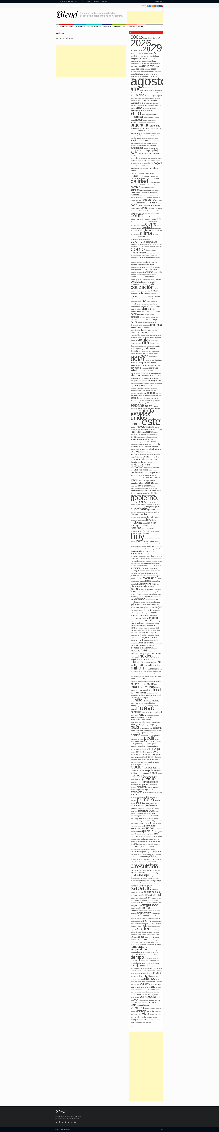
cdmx (144, 208)
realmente (133, 839)
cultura (147, 306)
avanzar (152, 148)
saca (136, 892)
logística (133, 613)
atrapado (141, 140)
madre (145, 618)
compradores (150, 253)
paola (137, 730)
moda (145, 674)
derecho (144, 330)
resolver (139, 862)
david (155, 309)
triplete (144, 973)
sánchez (153, 898)
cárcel (133, 200)
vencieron (144, 994)
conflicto (135, 265)
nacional (154, 690)
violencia (141, 1010)
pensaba (144, 744)
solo (145, 926)
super (141, 936)
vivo (145, 1014)
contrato (154, 274)
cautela (158, 205)
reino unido (134, 854)
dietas (148, 346)
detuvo (150, 340)
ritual (146, 878)
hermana (157, 517)
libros (138, 602)
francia (145, 470)
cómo (138, 249)
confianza (139, 262)
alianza (137, 98)
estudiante (148, 429)
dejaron (140, 322)
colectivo (142, 239)
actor (132, 66)
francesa (138, 470)
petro (137, 757)
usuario (143, 987)
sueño (152, 934)
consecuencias (135, 267)
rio (140, 878)
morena (137, 679)
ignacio (145, 541)
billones (158, 160)
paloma (147, 728)
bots (147, 168)
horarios (156, 531)
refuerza (137, 849)
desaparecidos (135, 335)
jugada (133, 584)
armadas (152, 128)
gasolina (147, 486)
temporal (156, 950)
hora (145, 530)
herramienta (134, 520)
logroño (141, 613)
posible (140, 775)
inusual (158, 566)
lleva (133, 610)
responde (144, 862)
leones (148, 599)
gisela (153, 493)
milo (161, 669)
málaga (158, 621)
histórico (152, 522)
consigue (157, 267)
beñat (132, 160)
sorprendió (134, 929)
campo (153, 190)
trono (132, 976)
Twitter (148, 6)
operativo (134, 717)
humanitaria (157, 538)
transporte (133, 970)
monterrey (153, 676)
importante (145, 544)
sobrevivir (144, 923)
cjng (160, 228)
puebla (142, 823)
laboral (151, 592)
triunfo (157, 972)
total (147, 963)
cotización (142, 287)
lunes (133, 618)
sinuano (135, 921)
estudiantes (157, 429)
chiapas (147, 219)
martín (139, 635)
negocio (153, 695)
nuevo (133, 709)
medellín (140, 640)
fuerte (157, 472)
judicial (148, 581)
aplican (157, 117)
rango (147, 834)
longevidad (147, 613)
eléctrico (141, 378)
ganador (152, 480)
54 (131, 56)
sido (132, 918)
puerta (137, 826)
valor (132, 992)
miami (133, 659)
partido (136, 735)
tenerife (141, 952)
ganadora (134, 483)
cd (140, 208)
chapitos (156, 216)
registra (135, 851)
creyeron (153, 293)
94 (147, 56)
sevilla (137, 916)
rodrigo (147, 880)
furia (144, 477)
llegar (158, 607)
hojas (144, 525)
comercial (146, 246)
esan (148, 398)
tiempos (147, 958)
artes (157, 131)
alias (142, 98)
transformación (154, 966)
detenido (142, 339)
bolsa (141, 166)
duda (143, 365)
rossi (148, 883)
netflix (133, 698)
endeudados (153, 388)
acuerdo (148, 66)
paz (136, 739)
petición (133, 757)
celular (133, 211)
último (149, 978)
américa (150, 105)
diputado (134, 351)
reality (160, 837)
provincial (150, 818)
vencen (134, 994)
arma (142, 128)
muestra (142, 684)
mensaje (143, 648)
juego (154, 581)
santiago (151, 900)
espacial (146, 403)
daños (139, 309)
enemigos (133, 390)
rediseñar (142, 847)
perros (144, 749)
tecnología (139, 944)
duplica (152, 365)
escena (141, 400)
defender (152, 314)
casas (160, 203)
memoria (145, 645)
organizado (155, 720)
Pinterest (162, 6)
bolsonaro (151, 166)
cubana (149, 301)
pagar (152, 725)
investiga (144, 568)
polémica (136, 770)
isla (135, 573)
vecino (142, 992)
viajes (139, 1002)
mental (150, 648)
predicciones (150, 781)
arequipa (152, 122)
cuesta (143, 304)
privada (146, 803)
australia (142, 145)
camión (147, 187)
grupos (152, 507)
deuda (155, 340)
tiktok (158, 958)
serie (153, 913)
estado (146, 411)
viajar (132, 1002)
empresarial (148, 385)
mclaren (133, 640)
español (149, 405)
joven (146, 578)
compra (142, 253)
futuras (152, 477)
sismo (147, 920)
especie (156, 406)
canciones (154, 192)
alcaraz (148, 93)
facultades (148, 444)
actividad (157, 64)
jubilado (137, 581)
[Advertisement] (145, 17)
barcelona (135, 158)
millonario (147, 669)
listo (158, 605)
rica (136, 875)
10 (141, 37)
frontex (140, 473)
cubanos (154, 301)
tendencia (135, 952)
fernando (157, 454)
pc (138, 739)
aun (138, 145)
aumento (133, 145)
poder (137, 767)
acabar (149, 58)
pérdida (139, 746)
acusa (157, 66)
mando (133, 625)
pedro (157, 739)
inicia (160, 556)
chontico (140, 222)
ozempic (150, 722)
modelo (149, 674)
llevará (141, 610)
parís (137, 733)
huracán (133, 541)
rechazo (151, 839)
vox (160, 1014)
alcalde (132, 93)
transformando (135, 968)
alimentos (151, 98)
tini (132, 961)
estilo (138, 427)
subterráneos (141, 934)
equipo (134, 398)
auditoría (137, 143)
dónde (153, 363)
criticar (148, 299)
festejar (133, 457)
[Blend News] (67, 14)
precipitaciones (137, 782)
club (160, 234)
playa (149, 762)
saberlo (133, 892)
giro (149, 493)
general (142, 490)
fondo (134, 464)
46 (153, 53)
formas (146, 467)
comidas (152, 247)
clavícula (133, 234)
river (153, 878)
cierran (143, 225)
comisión (159, 247)
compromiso (153, 255)
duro (156, 365)
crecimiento (134, 293)
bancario (146, 153)
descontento (157, 335)
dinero (150, 348)
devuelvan (139, 343)
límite (139, 604)
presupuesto (149, 795)
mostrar (156, 679)
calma (158, 182)
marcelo (147, 630)
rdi (141, 837)
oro (140, 722)
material (157, 635)
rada (160, 831)
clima (146, 233)
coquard (148, 279)
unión (147, 981)
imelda (156, 541)
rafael (132, 834)
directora (140, 351)
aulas (142, 143)
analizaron (154, 108)
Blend (89, 1)
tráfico (147, 966)
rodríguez (154, 880)
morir (144, 678)
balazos (140, 153)
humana (151, 538)
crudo (151, 299)
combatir (139, 244)
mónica (147, 676)
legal (137, 597)
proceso (134, 808)
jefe (138, 576)
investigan (135, 570)
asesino (154, 133)
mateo (152, 635)
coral (152, 279)
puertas (141, 826)
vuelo (137, 1017)
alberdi (155, 90)
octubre (153, 712)
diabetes (152, 344)
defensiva (142, 317)
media (147, 640)
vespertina (153, 1000)
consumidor (139, 272)
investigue (142, 570)
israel (142, 573)
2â (131, 53)
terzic (148, 955)
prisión (139, 802)
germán (159, 490)
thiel (155, 955)
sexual (146, 916)
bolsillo (146, 166)
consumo (148, 272)
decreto (147, 314)
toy (149, 963)
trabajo (135, 965)
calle (155, 182)
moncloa (141, 676)
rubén (155, 883)
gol (158, 499)
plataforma (133, 762)
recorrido (144, 844)
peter (158, 754)
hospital (146, 534)
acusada (133, 69)
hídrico (144, 520)
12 (154, 37)
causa (152, 205)
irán (152, 570)
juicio (154, 584)
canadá (157, 190)
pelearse (142, 741)
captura (142, 197)
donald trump (137, 362)
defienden (143, 320)
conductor (153, 260)
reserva (158, 859)
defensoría (154, 317)
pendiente (138, 744)
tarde (148, 942)
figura (150, 457)
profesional (147, 808)
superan (157, 937)
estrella (157, 427)
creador (149, 291)
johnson (145, 575)
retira (160, 868)
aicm (154, 87)
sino (132, 921)
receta (138, 839)
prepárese (149, 787)
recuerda (150, 844)
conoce (150, 265)
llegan (152, 607)
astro (158, 133)
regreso (157, 851)
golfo (137, 502)
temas (154, 944)
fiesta (146, 457)
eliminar (156, 378)
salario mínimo (152, 892)
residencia (133, 862)
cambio (135, 187)
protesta (154, 816)
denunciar (135, 328)
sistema (158, 921)
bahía (140, 151)
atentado (139, 138)
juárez (159, 579)
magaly (139, 621)
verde (147, 1000)
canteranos (146, 195)
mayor (144, 637)
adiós (153, 69)
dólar (138, 358)
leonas (140, 599)
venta (132, 1000)
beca (151, 158)
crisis (142, 296)
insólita (148, 559)
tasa (156, 942)
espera (133, 408)
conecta (158, 260)
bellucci (160, 158)
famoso (155, 447)
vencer (139, 994)
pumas (133, 829)
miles (145, 665)
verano (142, 1000)
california (151, 182)
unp (158, 981)
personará (140, 752)
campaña (136, 189)
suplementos (139, 940)
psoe (160, 821)
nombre (140, 703)
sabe (153, 889)
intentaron (133, 563)
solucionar (151, 926)
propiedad (140, 813)
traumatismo (151, 970)
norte (159, 703)
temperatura (139, 946)
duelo (148, 365)
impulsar (144, 546)
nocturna (134, 703)
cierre (150, 224)
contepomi (133, 274)
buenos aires (143, 173)
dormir (158, 363)
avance (146, 148)
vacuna (137, 989)
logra (137, 613)
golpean (147, 502)
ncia (138, 695)
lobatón (155, 610)
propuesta (151, 813)
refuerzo (143, 849)
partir (142, 735)
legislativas (148, 597)
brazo (156, 168)
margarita (141, 632)
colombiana (151, 242)
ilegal (152, 541)
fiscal (155, 460)
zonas (148, 1022)
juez (158, 581)
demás (140, 325)
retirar (132, 870)
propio (146, 813)
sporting (133, 932)
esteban (133, 427)
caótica (133, 197)
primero (145, 799)
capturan (149, 197)
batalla (147, 158)
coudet (156, 288)
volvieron (151, 1014)
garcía (140, 486)
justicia (135, 588)
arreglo (147, 131)
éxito (147, 437)
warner (155, 1017)
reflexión (158, 847)
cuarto (138, 301)
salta (149, 895)
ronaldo (139, 883)
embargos (146, 380)
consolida (139, 269)
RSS (153, 6)
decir (134, 314)
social (149, 923)
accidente (152, 61)
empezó (150, 383)
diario (157, 343)
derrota (133, 333)
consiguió (133, 269)
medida (150, 643)
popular (160, 773)
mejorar (139, 645)
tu (149, 975)
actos (140, 66)
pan (151, 728)
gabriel (134, 480)
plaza (153, 762)
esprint (158, 408)
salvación (133, 898)
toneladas (153, 961)
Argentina (96, 1)
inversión (136, 568)
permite (133, 749)
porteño (133, 776)
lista (154, 604)
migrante (137, 661)
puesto (153, 826)
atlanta (156, 138)
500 (159, 53)
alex (150, 95)
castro (140, 205)
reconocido (157, 841)
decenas (158, 312)
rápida (151, 834)
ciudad (147, 227)
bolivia (137, 166)
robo (135, 880)
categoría (146, 205)
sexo (141, 916)
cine (158, 225)
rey (156, 872)
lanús (136, 594)
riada (160, 873)
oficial (159, 712)
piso (144, 759)
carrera (152, 199)
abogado (134, 59)
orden (143, 720)
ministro (146, 671)
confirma (146, 262)
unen (136, 981)
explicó (146, 439)
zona (144, 1022)
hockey (134, 525)
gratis (136, 507)
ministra (141, 671)
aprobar (148, 120)
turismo (134, 979)
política (134, 773)
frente (134, 472)
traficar (142, 966)
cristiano (150, 296)
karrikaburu (154, 589)
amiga (155, 105)
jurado (152, 586)
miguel (154, 662)
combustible (153, 244)
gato (147, 488)
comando (133, 244)
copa (144, 279)
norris (154, 703)
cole (137, 239)
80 (142, 56)
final (141, 459)
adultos (139, 73)
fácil (143, 444)
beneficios (137, 160)
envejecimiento (149, 395)
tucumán (152, 976)
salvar (138, 898)
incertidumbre (135, 549)
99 (151, 56)
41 (149, 53)
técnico (133, 944)
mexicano (156, 653)
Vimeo (157, 6)
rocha (143, 881)
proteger (148, 816)
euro (149, 432)
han (156, 515)
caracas (157, 197)
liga (132, 605)
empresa (140, 385)
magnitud (149, 620)
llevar (137, 610)
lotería (134, 615)
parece (159, 730)
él (147, 373)
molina (158, 674)
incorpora (153, 549)
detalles (151, 337)
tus (138, 979)
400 (147, 53)
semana (144, 907)
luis (151, 615)
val (140, 989)
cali (157, 179)
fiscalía (134, 462)
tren (136, 973)
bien (148, 160)
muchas (151, 681)
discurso (133, 353)
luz (140, 618)
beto (145, 160)
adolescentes (157, 71)
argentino (155, 125)
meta (154, 651)
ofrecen (137, 715)
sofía (153, 923)
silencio (145, 918)
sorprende (157, 926)
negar (148, 695)
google (152, 502)
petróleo (142, 757)
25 (139, 50)
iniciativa (133, 558)
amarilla (150, 103)
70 (141, 56)
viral (148, 1011)
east (159, 365)
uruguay (144, 983)
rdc (132, 836)
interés (145, 563)
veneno (156, 994)
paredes (133, 733)
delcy (144, 322)
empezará (145, 383)
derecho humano (152, 330)
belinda (155, 158)
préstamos (153, 792)
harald (133, 517)
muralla (133, 690)
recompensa (144, 841)
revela (134, 872)
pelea (137, 741)
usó (138, 987)
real (155, 836)
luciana (143, 615)
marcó (132, 632)
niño (138, 700)
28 (146, 49)
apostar (133, 120)
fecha (153, 449)
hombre (136, 528)
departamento (145, 328)
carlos (144, 200)
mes (144, 650)
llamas (137, 607)
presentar (142, 790)
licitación (143, 602)
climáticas (155, 234)
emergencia (155, 380)
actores (136, 66)
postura (133, 779)
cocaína (141, 237)
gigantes (140, 493)
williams (140, 1019)
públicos (137, 823)
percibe (154, 744)
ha (132, 514)
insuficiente (154, 558)
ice (141, 541)
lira (151, 604)
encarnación (155, 385)
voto (156, 1014)
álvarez (134, 103)
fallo (154, 444)
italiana (150, 573)
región (148, 849)
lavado (133, 597)
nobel (150, 701)
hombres (145, 528)
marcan (136, 630)
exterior (146, 442)
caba (151, 176)
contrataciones (147, 274)
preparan (133, 787)
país (135, 727)
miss (137, 674)
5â (133, 56)
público (132, 823)
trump (142, 975)
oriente (132, 722)
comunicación (134, 257)
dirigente (145, 351)
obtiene (147, 712)
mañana (151, 623)
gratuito (141, 506)
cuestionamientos (135, 306)
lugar (147, 615)
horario (151, 531)
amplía (145, 108)
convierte (156, 277)
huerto (147, 538)
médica (156, 640)
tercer (150, 952)
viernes (137, 1007)
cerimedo (145, 213)
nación (144, 690)
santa (132, 900)
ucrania (141, 979)
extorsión (158, 442)
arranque (141, 131)
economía (136, 367)
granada (137, 504)
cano (140, 195)
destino (147, 337)
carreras (159, 200)
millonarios (154, 669)
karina (148, 589)
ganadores (147, 482)
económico (153, 368)
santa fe (138, 900)
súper (146, 937)
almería (133, 100)
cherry (141, 219)
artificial (133, 133)
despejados (141, 337)
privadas (152, 803)
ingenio (141, 556)
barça (151, 156)
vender (151, 994)
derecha (137, 330)
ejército (144, 373)
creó (149, 293)
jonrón (150, 575)
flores (143, 462)
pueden (155, 823)
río (142, 878)
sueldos (147, 934)
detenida (133, 340)
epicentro (155, 395)
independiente (135, 551)
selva (137, 908)
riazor (132, 876)
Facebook (150, 6)
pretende (155, 795)
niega (132, 701)
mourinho (138, 681)
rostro (151, 883)
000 (134, 37)
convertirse (149, 277)
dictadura (137, 346)
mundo (150, 687)
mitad (141, 674)
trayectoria (159, 970)
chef (137, 219)
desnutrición (134, 337)
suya (156, 940)
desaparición (144, 335)
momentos (135, 676)
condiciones (146, 260)
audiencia (148, 141)
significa (137, 918)
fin (158, 457)
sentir (158, 910)
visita (152, 1011)
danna (136, 309)
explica (140, 439)
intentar (160, 561)
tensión (147, 952)
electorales (153, 376)
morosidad (151, 679)
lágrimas (159, 592)
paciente (156, 722)
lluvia (148, 610)
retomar (148, 870)
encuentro (139, 388)
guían (138, 512)
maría (146, 633)
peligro (155, 741)
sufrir (132, 937)
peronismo (139, 749)
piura (148, 759)
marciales (157, 630)
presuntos (142, 795)
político (141, 773)
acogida (147, 63)
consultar (133, 272)
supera (151, 937)
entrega (134, 395)
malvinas (140, 623)
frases (150, 470)
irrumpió (155, 570)
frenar (154, 470)
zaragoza (138, 1022)
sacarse (141, 892)
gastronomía (134, 488)
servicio (157, 913)
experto (155, 437)
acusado (140, 69)
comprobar (146, 255)
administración (135, 71)
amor (139, 107)
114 (151, 38)
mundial (137, 686)
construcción (147, 269)
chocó (136, 222)
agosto (149, 81)
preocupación (153, 784)
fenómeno (136, 454)
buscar (136, 176)
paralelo (154, 730)
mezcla (155, 657)
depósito (157, 327)
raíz (135, 834)
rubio (158, 883)
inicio (138, 559)
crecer (154, 290)
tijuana (154, 958)
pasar (157, 735)
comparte (147, 250)
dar (144, 309)
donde (147, 362)
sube (154, 932)
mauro (137, 638)
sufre (157, 934)
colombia (138, 241)
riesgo (144, 875)
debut (148, 311)
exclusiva (154, 434)
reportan (137, 857)
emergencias (134, 383)
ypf (159, 1019)
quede (156, 828)
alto (145, 100)
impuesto (133, 546)
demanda (134, 325)
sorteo (144, 928)
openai (151, 715)
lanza (141, 594)
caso (134, 205)
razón (156, 834)
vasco (138, 992)
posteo (156, 776)
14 (159, 38)
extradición (134, 444)
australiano (150, 145)
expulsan (141, 442)
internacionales (152, 566)
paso (133, 739)
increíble (158, 549)
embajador (134, 381)
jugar (147, 583)
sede (159, 903)
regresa (143, 852)
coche (147, 237)
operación (156, 715)
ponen (146, 773)
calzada (133, 185)
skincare (138, 923)
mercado (135, 650)
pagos (156, 725)
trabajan (157, 963)
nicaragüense (152, 697)
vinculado (158, 1008)
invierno (148, 570)
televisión (149, 944)
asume (144, 136)
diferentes (153, 346)
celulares (139, 211)
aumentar (154, 143)
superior (133, 940)
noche (155, 700)
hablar (143, 514)
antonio (154, 114)
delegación (149, 322)
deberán (144, 311)
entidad (139, 393)
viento (145, 1005)
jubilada (133, 581)
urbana (132, 984)
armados (158, 128)
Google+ (155, 6)
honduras (136, 531)
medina (155, 643)
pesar (145, 754)
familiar (140, 446)
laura (159, 594)
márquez (152, 632)
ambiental (138, 105)
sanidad (159, 898)
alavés (151, 90)
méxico (145, 655)
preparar (141, 786)
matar (144, 635)
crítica (143, 299)
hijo (148, 519)
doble (150, 356)
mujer (150, 683)
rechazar (144, 839)
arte (154, 131)
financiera (147, 459)
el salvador (153, 373)
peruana (133, 754)
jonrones (154, 575)
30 (133, 53)
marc (132, 630)
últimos (156, 979)
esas (152, 398)
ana (149, 108)
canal (133, 192)
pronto (156, 811)
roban (157, 878)
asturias (139, 136)
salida (140, 895)
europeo (156, 432)
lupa (137, 618)
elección (136, 375)
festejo (137, 457)
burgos (152, 173)
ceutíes (146, 216)
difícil (158, 346)
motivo (133, 681)
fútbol (148, 478)
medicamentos (135, 643)
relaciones (146, 854)
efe (154, 371)
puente (133, 826)
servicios (133, 916)
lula (156, 615)
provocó (133, 821)
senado (134, 910)
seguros (133, 908)
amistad (133, 108)
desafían (138, 332)
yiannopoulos (150, 1019)
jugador (139, 584)
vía (159, 1000)
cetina (157, 213)
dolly (152, 360)
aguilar (151, 87)
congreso (143, 265)
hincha (153, 520)
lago (155, 592)
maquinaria (152, 628)
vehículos (147, 992)
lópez (153, 613)
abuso (145, 59)
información (134, 556)
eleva (151, 378)
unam (132, 981)
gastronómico (142, 488)
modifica (154, 674)
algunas (159, 96)
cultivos (143, 306)
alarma (146, 90)
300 (136, 53)
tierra (150, 958)
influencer (143, 554)
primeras (133, 800)
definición (148, 320)
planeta (158, 759)
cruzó (158, 299)
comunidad (142, 257)
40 (145, 53)
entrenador (140, 395)
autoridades (137, 147)
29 (156, 48)
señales (150, 910)
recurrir (133, 847)
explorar (151, 439)
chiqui (132, 222)
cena (152, 211)
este (151, 421)
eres (139, 398)
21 (136, 51)
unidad (143, 981)
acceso (145, 61)
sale (132, 895)
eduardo (150, 371)
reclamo (133, 841)
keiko (133, 591)
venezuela (147, 997)
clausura (138, 230)
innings (143, 559)
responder (151, 862)
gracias (133, 504)
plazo (157, 762)
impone (138, 544)
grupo (146, 507)
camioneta (152, 187)
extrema (139, 444)
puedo (159, 823)
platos (145, 762)
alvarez (140, 103)
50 (155, 53)
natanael (149, 693)
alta (141, 100)
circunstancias (135, 228)
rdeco (137, 836)
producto (140, 808)
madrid (153, 617)
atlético (134, 140)
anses (143, 114)
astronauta (134, 136)
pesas (149, 754)
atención (133, 138)
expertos (134, 439)
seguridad (150, 905)
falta (158, 444)
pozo (136, 779)
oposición (135, 719)
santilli (156, 900)
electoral (145, 376)
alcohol (153, 93)
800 (145, 56)
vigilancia (146, 1008)
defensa (135, 316)
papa (141, 730)
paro (140, 733)
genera (155, 488)
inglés (144, 556)
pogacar (152, 767)
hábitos (136, 515)
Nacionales (80, 27)
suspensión (151, 940)
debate (133, 312)
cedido (154, 208)
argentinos (135, 128)
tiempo (137, 957)
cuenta (133, 304)
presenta (156, 787)
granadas (143, 504)
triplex (150, 973)
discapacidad (155, 351)
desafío (145, 332)
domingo (158, 360)
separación (134, 913)
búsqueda (145, 176)
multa (155, 684)
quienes (138, 831)
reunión (158, 870)
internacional (142, 566)
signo (140, 918)
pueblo (148, 823)
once (142, 714)
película (148, 741)
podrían (146, 768)
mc (159, 638)
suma (135, 937)
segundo (136, 905)
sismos (154, 921)
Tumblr (160, 6)
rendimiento (158, 854)
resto (133, 868)
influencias (156, 554)
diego (141, 346)
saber (156, 889)
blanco (146, 163)
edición (139, 371)
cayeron (133, 208)
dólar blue (148, 360)
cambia (142, 185)
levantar (152, 599)
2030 (133, 50)
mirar (160, 671)
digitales (143, 349)
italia (146, 573)
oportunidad (150, 717)
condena (157, 257)
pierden (133, 759)
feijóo (139, 451)
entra (144, 393)
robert (132, 880)
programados (156, 808)
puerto (147, 826)
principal (157, 800)
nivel (145, 700)
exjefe (151, 437)
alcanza (137, 93)
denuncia (156, 324)
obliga (143, 712)
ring (138, 878)
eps (160, 395)
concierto (150, 257)
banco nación (141, 156)
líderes (157, 602)
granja (132, 506)
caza (137, 208)
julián (133, 586)
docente (154, 356)
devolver (133, 343)
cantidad (152, 195)
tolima (143, 960)
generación (135, 490)
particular (155, 733)
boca (150, 163)
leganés (142, 596)
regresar (149, 852)
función (148, 475)
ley (156, 599)
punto (140, 828)
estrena (133, 429)
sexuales (151, 916)
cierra (138, 225)
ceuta (137, 215)
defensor (148, 317)
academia (154, 58)
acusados (147, 69)
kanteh (142, 589)
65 (138, 56)
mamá (147, 623)
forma (147, 465)
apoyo (139, 119)
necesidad (143, 695)
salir (145, 895)
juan (153, 578)
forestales (141, 465)
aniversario (149, 110)
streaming (145, 932)
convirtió (133, 279)
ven (155, 992)
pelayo (132, 741)
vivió (137, 1014)
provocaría (156, 818)
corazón (158, 279)
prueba (156, 821)
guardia (158, 507)
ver (136, 999)
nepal (158, 695)
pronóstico (146, 810)
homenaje (152, 528)
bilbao (153, 160)
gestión (134, 493)
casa (153, 202)
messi (150, 651)
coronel (152, 282)
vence (157, 992)
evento (133, 434)
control (133, 277)
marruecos (134, 635)
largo (155, 594)
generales (148, 490)
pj (150, 759)
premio (145, 784)
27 (141, 51)
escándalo (135, 400)
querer (160, 828)
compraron (134, 255)
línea (148, 605)
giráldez (145, 493)
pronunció (134, 813)
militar (151, 665)
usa (159, 984)
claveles (154, 231)
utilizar (148, 987)
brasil (152, 168)
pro (156, 803)
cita (140, 228)
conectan (133, 262)
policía (152, 770)
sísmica (140, 921)
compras (140, 255)
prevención (134, 797)
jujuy (158, 584)
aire (135, 89)
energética (139, 390)
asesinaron (148, 133)
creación (143, 291)
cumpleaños (155, 306)
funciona (154, 475)
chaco (152, 216)
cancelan (143, 192)
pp (139, 779)
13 (156, 38)
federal (133, 452)
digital (138, 349)
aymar (132, 151)
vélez (151, 992)
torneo (142, 963)
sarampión (133, 902)
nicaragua (143, 698)
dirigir (150, 351)
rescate (152, 859)
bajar (152, 151)
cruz (155, 299)
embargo (140, 380)
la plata (146, 592)
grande (149, 504)
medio (160, 643)
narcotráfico (141, 693)
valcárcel (145, 989)
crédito (140, 293)
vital (159, 1011)
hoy (138, 536)
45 (151, 53)
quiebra (133, 831)
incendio (157, 546)
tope (158, 960)
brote (148, 171)
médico (142, 643)
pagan (147, 725)
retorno (154, 870)
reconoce (151, 841)
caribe (138, 200)
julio (143, 586)
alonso (138, 100)
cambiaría (148, 185)
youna (156, 1019)
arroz (151, 131)
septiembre (144, 913)
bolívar (132, 166)
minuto (150, 671)
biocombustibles (135, 163)
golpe (142, 501)
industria (144, 551)
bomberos (135, 168)
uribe (137, 984)
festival (142, 457)
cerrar (150, 213)
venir (159, 997)
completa (134, 253)
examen (148, 434)
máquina (146, 628)
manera (143, 625)
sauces (146, 902)
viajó (142, 1002)
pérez (143, 746)
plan (153, 759)
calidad (139, 181)
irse (159, 570)
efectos (133, 373)
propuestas (134, 816)
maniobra (149, 625)
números (136, 711)
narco (133, 693)
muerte (157, 681)
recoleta (138, 841)
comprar (156, 253)
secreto (150, 902)
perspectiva (148, 752)
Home (57, 1129)
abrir (140, 58)
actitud (152, 63)
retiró (140, 870)
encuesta (146, 388)
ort (143, 722)
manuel (141, 628)
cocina (151, 237)
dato (150, 309)
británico (144, 171)
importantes (152, 544)
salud (156, 894)
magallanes (134, 621)
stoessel (138, 932)
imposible (158, 544)
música (138, 690)
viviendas (133, 1014)
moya (146, 681)
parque (145, 733)
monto (159, 676)
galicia (141, 480)
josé (138, 578)
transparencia (157, 968)
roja (159, 881)
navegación (134, 695)
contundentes (140, 277)
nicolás (158, 697)
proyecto (150, 821)
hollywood (149, 525)
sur (146, 939)
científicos (133, 225)
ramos (144, 834)
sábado (141, 887)
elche (159, 373)
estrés (143, 429)
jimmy (141, 575)
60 (135, 56)
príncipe (133, 803)
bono (140, 168)
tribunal (139, 973)
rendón (132, 857)
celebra (159, 208)
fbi (149, 449)
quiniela (147, 831)
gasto (153, 486)
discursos (139, 353)
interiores (157, 563)
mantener (134, 628)
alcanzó (143, 93)
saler (135, 895)
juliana (138, 586)
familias (148, 447)
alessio (147, 95)
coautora (135, 237)
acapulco (133, 61)
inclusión (147, 549)
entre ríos (158, 393)
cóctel (155, 237)
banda (147, 156)
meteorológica (134, 653)
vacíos (132, 989)
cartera (148, 203)
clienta (137, 234)
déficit (133, 320)
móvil (142, 681)
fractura (157, 467)
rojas (132, 883)
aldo (157, 93)
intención (143, 561)
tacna (133, 942)
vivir (140, 1014)
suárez (150, 932)
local (158, 610)
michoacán (139, 659)
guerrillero (133, 512)
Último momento (66, 27)
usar (132, 987)
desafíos (151, 332)
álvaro (146, 103)
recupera (156, 844)
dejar (155, 319)
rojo (135, 883)
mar (157, 628)
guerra (151, 509)
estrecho (150, 427)
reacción (145, 836)
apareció (146, 117)
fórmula (150, 467)
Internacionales (94, 27)
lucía (139, 615)
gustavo (151, 512)
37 (140, 53)
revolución (151, 873)
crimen (134, 296)
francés (133, 470)
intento (138, 563)
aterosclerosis (146, 138)
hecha (138, 517)
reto (144, 870)
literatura (133, 607)
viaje (135, 1003)
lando (132, 594)
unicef (139, 981)
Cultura (141, 27)
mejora (133, 645)
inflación (135, 553)
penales (133, 744)
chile (153, 219)
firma (151, 460)
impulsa (138, 546)
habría (149, 514)
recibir (157, 839)
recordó (139, 844)
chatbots (133, 219)
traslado (139, 970)
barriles (143, 158)
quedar (149, 828)
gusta (147, 512)
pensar (149, 744)
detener (158, 337)
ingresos (155, 556)
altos (149, 100)
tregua (132, 973)
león (133, 599)
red (137, 846)
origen (137, 722)
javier (134, 575)
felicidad (144, 452)
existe (143, 437)
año (136, 112)
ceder (150, 208)
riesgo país (153, 876)
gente (154, 490)
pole (159, 768)
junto (147, 586)
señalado (144, 910)
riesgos (134, 878)
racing (156, 831)
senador (139, 910)
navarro (155, 693)
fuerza (134, 475)
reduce (147, 847)
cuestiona (153, 304)
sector (155, 903)
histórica (144, 523)
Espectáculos (119, 27)
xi (143, 1019)
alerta (140, 95)
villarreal (152, 1008)
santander (144, 900)
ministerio (134, 671)
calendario (152, 179)
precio (149, 778)
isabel (132, 573)
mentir (155, 648)
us (156, 984)
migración (150, 659)
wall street (150, 1017)
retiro (136, 870)
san (148, 897)
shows (156, 916)
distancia (156, 353)
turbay (157, 976)
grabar (156, 502)
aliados (132, 98)
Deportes (131, 27)
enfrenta (152, 390)
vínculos (133, 1011)
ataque (149, 136)
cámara (137, 185)
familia (134, 446)
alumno (154, 100)
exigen (138, 437)
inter (142, 563)
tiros (134, 960)
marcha (152, 630)
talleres (137, 942)
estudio (136, 432)
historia (136, 522)
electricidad (134, 378)
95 (149, 56)
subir (157, 932)
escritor (151, 400)
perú (155, 751)
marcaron (141, 630)
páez (143, 725)
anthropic (148, 114)
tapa (141, 942)
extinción (153, 442)
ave (157, 148)
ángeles (143, 110)
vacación (158, 987)
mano (154, 625)
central (156, 211)
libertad (134, 602)
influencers (150, 554)
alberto (160, 90)
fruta (148, 472)
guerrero (158, 509)
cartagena (141, 203)
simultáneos (151, 918)
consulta (155, 269)
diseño (145, 353)
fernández (150, 454)
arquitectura (134, 131)
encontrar (133, 388)
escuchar (157, 400)
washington (134, 1020)
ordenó (148, 720)
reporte (143, 857)
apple (144, 120)
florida (149, 462)
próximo (138, 821)
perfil (147, 746)
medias (151, 640)
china (158, 219)
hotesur (152, 534)
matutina (133, 638)
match (149, 635)
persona (153, 748)
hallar (153, 514)
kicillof (139, 592)
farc (137, 449)
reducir (152, 847)
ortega (146, 722)
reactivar (150, 836)
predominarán (136, 784)
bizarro (142, 163)
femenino (149, 452)
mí (158, 657)
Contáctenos (158, 1)
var (135, 992)
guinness (142, 512)
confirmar (154, 262)
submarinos (134, 934)
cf (149, 216)
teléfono (144, 944)
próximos (143, 821)
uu (153, 986)
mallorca (133, 623)
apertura (151, 117)
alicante (147, 98)
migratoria (147, 662)
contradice (140, 274)
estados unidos (140, 416)
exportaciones (134, 442)
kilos (143, 592)
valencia (152, 990)
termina (155, 952)
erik (142, 398)
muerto (135, 683)
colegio (147, 239)
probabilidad (137, 805)
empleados (157, 383)
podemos (145, 764)
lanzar (151, 594)
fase (143, 449)
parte (151, 733)
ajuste (141, 90)
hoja (140, 525)
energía (145, 390)
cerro (153, 213)
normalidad (148, 703)
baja (148, 150)
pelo (159, 741)
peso (154, 754)
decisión (140, 314)
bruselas (153, 171)
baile (144, 151)
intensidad (154, 561)
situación (133, 923)
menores (135, 648)
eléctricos (146, 378)
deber (139, 312)
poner (153, 772)
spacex (160, 929)
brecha (133, 171)
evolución (143, 434)
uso (136, 987)
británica (139, 171)
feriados (144, 454)
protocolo (134, 818)
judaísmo (142, 581)
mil (159, 661)
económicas (145, 368)
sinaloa (157, 918)
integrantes (135, 561)
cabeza (155, 176)
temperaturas (139, 949)
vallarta (158, 989)
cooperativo (139, 279)
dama (132, 309)
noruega (134, 705)
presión (146, 792)
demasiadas (146, 325)
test (152, 955)
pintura (141, 759)
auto (155, 145)
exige (133, 437)
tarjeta (152, 942)
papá (144, 730)
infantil (151, 551)
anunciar (137, 117)
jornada (133, 579)
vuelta (143, 1017)
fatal (147, 449)
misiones (133, 674)
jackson (155, 573)
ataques (153, 136)
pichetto (158, 757)
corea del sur (146, 282)
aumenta (147, 143)
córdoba (136, 281)
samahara (143, 898)
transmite (149, 968)
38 (142, 53)
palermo (142, 728)
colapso (133, 239)
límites (144, 605)
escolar (146, 400)
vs (132, 1017)
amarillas (155, 103)
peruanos (139, 754)
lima (135, 604)
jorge (159, 576)
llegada (145, 607)
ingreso (149, 556)
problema (151, 805)
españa (137, 405)
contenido (158, 272)
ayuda (137, 151)
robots (139, 880)
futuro (157, 478)
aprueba (153, 120)
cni (131, 237)
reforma (133, 849)
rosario (144, 883)
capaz (137, 197)
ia (137, 541)
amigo (158, 105)
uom (160, 981)
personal (133, 752)
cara (153, 197)
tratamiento (145, 970)
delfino (155, 322)
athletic (152, 138)
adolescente (149, 71)
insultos (159, 558)
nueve (156, 705)
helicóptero (144, 517)
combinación (145, 244)
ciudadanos (155, 228)
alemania (133, 95)
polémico (145, 771)
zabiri (132, 1022)
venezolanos (135, 997)
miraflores (155, 671)
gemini (150, 488)
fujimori (142, 475)
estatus (136, 424)
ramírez (139, 834)
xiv (145, 1020)
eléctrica (159, 376)
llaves (141, 607)
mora (133, 679)
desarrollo (151, 335)
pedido (141, 739)
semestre (153, 908)
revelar (141, 872)
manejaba (138, 625)
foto (154, 467)
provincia (142, 818)
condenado (134, 260)
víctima (146, 1002)
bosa (144, 168)
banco (151, 153)
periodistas (153, 746)
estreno (138, 429)
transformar (143, 968)
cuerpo (138, 304)
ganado (147, 480)
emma (140, 383)
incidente (142, 549)
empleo (133, 385)
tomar (147, 961)
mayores (153, 637)
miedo (145, 659)
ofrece (132, 715)
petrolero (151, 756)
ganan (156, 483)
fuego (152, 473)
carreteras (133, 203)
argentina (140, 124)
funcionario (140, 477)
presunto (135, 794)
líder (147, 602)
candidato (135, 195)
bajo (156, 150)
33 (139, 53)
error (145, 398)
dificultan (133, 349)
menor (151, 645)
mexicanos (134, 657)
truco (136, 976)
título (138, 960)
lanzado (146, 594)
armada (148, 128)
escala (156, 398)
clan (132, 231)
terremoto (141, 954)
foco (154, 462)
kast (159, 589)
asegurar (140, 133)
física (138, 462)
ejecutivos (139, 373)
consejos (142, 267)
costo (156, 285)
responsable (134, 864)
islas (139, 573)
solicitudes (133, 926)
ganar (134, 485)
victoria (152, 1002)
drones (138, 365)
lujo (154, 615)
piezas (137, 759)
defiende (137, 320)
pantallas (133, 730)
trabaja (152, 963)
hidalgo (140, 520)
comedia (159, 244)
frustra (145, 472)
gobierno (144, 497)
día (145, 342)
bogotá (158, 163)
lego (160, 596)
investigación (153, 568)
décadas (152, 311)
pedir (149, 738)
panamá (157, 727)
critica (140, 299)
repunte (146, 859)
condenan (140, 260)
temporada (151, 950)
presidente (136, 792)
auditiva (133, 143)
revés (146, 873)
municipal (157, 687)
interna (133, 566)
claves (159, 231)
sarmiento (140, 903)
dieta (144, 346)
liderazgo (151, 602)
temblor (159, 944)
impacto (133, 544)
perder (133, 746)
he (135, 517)
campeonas (146, 190)
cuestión (147, 304)
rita (144, 878)
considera (150, 267)
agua (147, 87)
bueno (134, 173)
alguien (154, 96)
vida (134, 1005)
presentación (134, 789)
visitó (156, 1011)
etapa (143, 432)
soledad (158, 923)
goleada (133, 502)
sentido (154, 910)
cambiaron (154, 185)
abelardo (155, 56)
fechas (158, 449)
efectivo (157, 371)
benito (141, 160)
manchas (156, 623)
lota (157, 613)
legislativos (156, 596)
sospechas (154, 929)
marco (136, 632)
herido (150, 517)
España (104, 1)
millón (137, 668)
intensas (148, 561)
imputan (149, 546)
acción (141, 63)
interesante (151, 563)
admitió (143, 71)
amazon (133, 105)
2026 (141, 43)
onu (148, 715)
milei (138, 664)
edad (134, 370)
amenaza (144, 105)
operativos (142, 717)
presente (149, 790)
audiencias (156, 140)
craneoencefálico (135, 291)
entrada (151, 392)
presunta (159, 792)
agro (143, 87)
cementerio (146, 211)
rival (150, 878)
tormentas (135, 963)
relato (152, 854)
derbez (132, 330)
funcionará (133, 477)
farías (139, 449)
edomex (144, 371)
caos (156, 195)
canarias (138, 192)
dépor (153, 327)
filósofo (155, 457)
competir (153, 250)
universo (152, 981)
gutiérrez (156, 512)
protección (141, 816)
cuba (143, 301)
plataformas (140, 762)
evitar (138, 434)
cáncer (148, 192)
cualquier (133, 301)
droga (133, 365)
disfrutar (151, 353)
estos (143, 426)
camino (143, 187)
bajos (134, 153)
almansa (157, 98)
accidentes (134, 64)
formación (137, 467)
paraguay (149, 730)
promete (134, 811)
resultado (146, 866)
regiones (152, 849)
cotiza (160, 285)
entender (133, 393)
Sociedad (107, 27)
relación (139, 854)
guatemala (139, 509)
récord (134, 844)
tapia (144, 942)
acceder (138, 61)
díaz (132, 346)
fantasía (133, 449)
